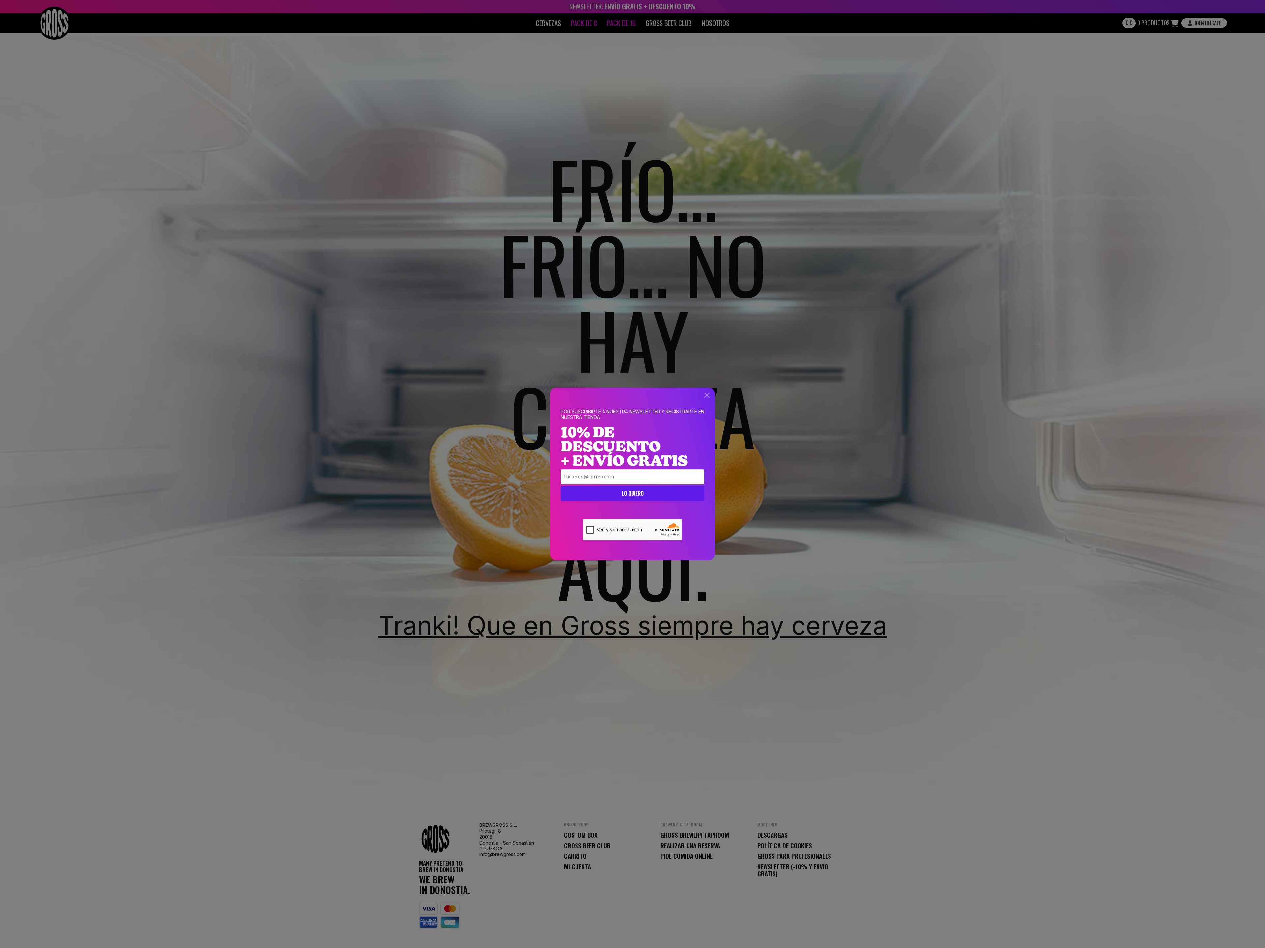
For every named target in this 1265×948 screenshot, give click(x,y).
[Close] (707, 395)
